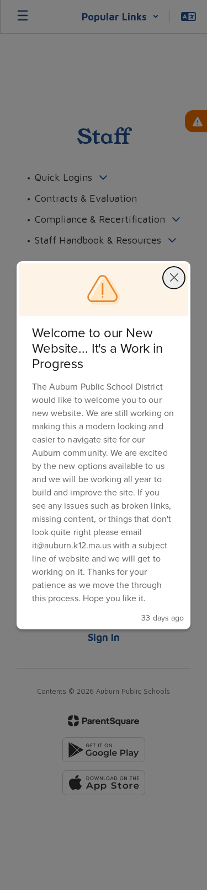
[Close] (174, 278)
